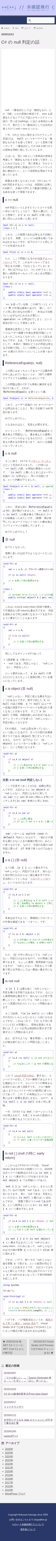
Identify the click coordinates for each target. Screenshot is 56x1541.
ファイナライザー (14, 1407)
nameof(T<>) (11, 1436)
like (16, 28)
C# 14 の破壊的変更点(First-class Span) (26, 1394)
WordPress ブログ (15, 1493)
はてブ (28, 28)
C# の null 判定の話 (20, 42)
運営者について (28, 1529)
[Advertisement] (28, 78)
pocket (40, 28)
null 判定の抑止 (25, 1075)
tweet (6, 28)
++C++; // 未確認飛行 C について (28, 1524)
